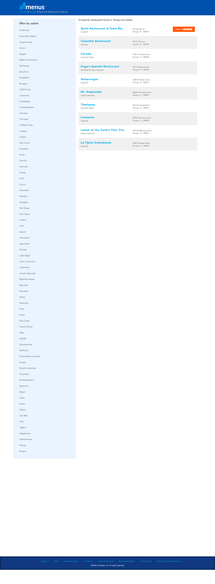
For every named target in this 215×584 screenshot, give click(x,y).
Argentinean (26, 42)
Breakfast (24, 77)
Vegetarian (25, 433)
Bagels (22, 53)
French (23, 160)
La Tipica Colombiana (96, 142)
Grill (21, 178)
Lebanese (24, 267)
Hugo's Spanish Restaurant (100, 66)
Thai (21, 421)
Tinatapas (88, 104)
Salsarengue (89, 79)
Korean (23, 249)
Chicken (23, 113)
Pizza (22, 314)
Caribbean (24, 101)
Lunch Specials (27, 273)
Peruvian (23, 302)
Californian (25, 89)
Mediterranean (27, 279)
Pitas (21, 308)
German (23, 166)
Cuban (22, 136)
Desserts (23, 148)
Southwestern (26, 379)
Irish (21, 225)
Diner (22, 154)
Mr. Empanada (91, 92)
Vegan (22, 427)
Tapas (22, 409)
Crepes (23, 130)
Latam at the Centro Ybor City (102, 130)
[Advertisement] (36, 508)
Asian (22, 47)
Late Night (24, 255)
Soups (22, 362)
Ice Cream (24, 213)
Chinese (23, 118)
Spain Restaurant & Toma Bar (102, 28)
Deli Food (24, 142)
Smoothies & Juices (29, 356)
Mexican (23, 285)
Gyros (22, 184)
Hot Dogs (24, 207)
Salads (22, 338)
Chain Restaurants (105, 561)
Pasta (22, 296)
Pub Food (24, 320)
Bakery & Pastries (28, 59)
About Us (45, 561)
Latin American (27, 261)
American (24, 30)
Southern (24, 374)
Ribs (21, 332)
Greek (22, 172)
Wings (22, 445)
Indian (22, 219)
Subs (22, 397)
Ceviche (86, 54)
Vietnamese (25, 439)
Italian (22, 231)
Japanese (24, 243)
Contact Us (88, 561)
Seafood (23, 350)
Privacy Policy (146, 561)
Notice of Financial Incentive (168, 561)
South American (28, 368)
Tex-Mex (23, 415)
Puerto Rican (26, 326)
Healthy (23, 196)
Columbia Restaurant (96, 41)
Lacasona (87, 117)
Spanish (23, 385)
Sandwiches (25, 344)
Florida (23, 11)
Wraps (22, 451)
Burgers (23, 83)
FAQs (56, 561)
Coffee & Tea (26, 124)
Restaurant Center (71, 561)
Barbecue (24, 65)
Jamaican (24, 237)
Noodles (23, 291)
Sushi (22, 403)
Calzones (24, 95)
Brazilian (23, 71)
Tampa (32, 11)
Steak (22, 391)
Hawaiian (24, 190)
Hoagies (23, 202)
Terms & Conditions (127, 561)
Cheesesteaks (26, 107)
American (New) (27, 36)
